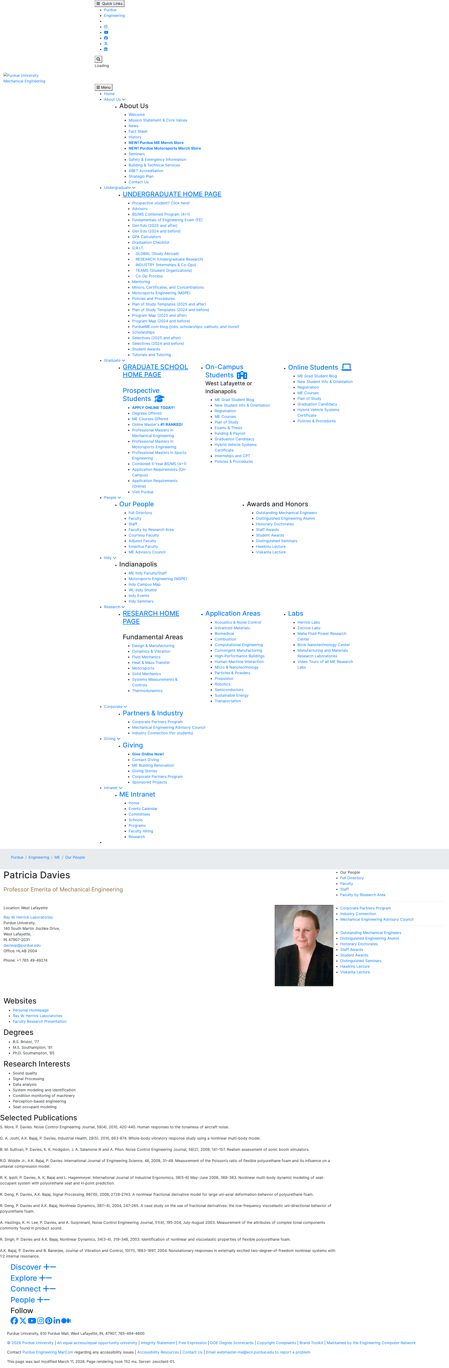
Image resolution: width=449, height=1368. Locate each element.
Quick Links (111, 3)
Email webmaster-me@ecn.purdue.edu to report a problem (258, 1352)
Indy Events (139, 595)
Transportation (228, 701)
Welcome (137, 114)
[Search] (98, 59)
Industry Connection (358, 913)
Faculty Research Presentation (39, 1021)
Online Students (314, 367)
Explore (25, 1278)
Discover (27, 1267)
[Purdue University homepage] (21, 75)
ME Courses (225, 416)
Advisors (140, 208)
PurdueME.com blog (185, 326)
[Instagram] (105, 26)
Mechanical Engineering (24, 81)
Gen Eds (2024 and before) (156, 231)
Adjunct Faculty (142, 540)
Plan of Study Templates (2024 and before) (170, 309)
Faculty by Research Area (151, 529)
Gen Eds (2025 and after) (154, 225)
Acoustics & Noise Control (238, 622)
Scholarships (143, 332)
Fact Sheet (138, 131)
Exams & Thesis (228, 427)
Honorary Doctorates (275, 524)
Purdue (110, 9)
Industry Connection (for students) (162, 733)
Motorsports (143, 668)
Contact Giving (145, 759)
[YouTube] (106, 32)
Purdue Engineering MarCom (47, 1352)
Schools (136, 819)
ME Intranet (137, 794)
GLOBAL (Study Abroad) (155, 253)
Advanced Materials (232, 627)
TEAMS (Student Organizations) (162, 270)
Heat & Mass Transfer (151, 662)
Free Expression (192, 1342)
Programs (137, 825)
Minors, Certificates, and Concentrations (168, 287)
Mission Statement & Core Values (158, 120)
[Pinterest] (48, 1322)
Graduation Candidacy (234, 439)
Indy (108, 557)
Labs (295, 613)
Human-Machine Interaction (239, 661)
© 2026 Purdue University (30, 1342)
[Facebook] (106, 38)
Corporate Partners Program (157, 721)
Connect (27, 1288)
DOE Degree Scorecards (231, 1342)
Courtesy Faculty (144, 535)
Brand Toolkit (311, 1342)
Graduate (113, 360)
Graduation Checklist (150, 242)
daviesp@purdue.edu (22, 945)
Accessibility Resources (158, 1352)
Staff (133, 524)
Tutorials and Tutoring (151, 354)
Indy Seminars (141, 601)
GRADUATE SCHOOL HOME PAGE (155, 371)
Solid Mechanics (146, 673)
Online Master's (157, 424)
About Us (113, 99)
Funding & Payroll (230, 433)
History (135, 137)
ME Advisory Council (147, 552)
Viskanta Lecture (271, 552)
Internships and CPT (232, 455)
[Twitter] (106, 43)
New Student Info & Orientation (242, 405)
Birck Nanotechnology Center (323, 644)
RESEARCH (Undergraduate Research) (167, 259)
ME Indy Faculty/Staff (148, 573)
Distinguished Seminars (276, 540)
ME (57, 857)
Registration (225, 410)
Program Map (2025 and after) (159, 315)
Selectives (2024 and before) (158, 343)
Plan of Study (227, 422)
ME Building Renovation (153, 765)
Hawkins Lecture (271, 546)
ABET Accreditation (146, 170)
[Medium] (66, 1322)
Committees (139, 814)
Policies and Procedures (153, 298)
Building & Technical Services (154, 165)
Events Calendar (143, 808)
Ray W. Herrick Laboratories (28, 917)
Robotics (222, 684)
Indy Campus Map (145, 584)
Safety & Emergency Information (157, 159)
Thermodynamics (147, 690)
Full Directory (140, 512)
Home (109, 93)
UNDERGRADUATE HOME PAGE (172, 194)
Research (112, 606)
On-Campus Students (224, 371)
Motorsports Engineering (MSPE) (161, 293)
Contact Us (139, 182)
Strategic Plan (141, 176)
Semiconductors (229, 689)
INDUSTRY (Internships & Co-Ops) (164, 264)
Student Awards (146, 349)
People (110, 497)
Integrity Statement (158, 1342)
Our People (136, 504)
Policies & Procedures (234, 461)
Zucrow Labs (308, 627)
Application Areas (232, 613)
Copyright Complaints (276, 1342)
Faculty (135, 518)
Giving (110, 738)
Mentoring (141, 281)
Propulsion (224, 678)
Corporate (113, 706)
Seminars (137, 153)
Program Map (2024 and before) (161, 321)
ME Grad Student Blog (234, 399)
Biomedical (224, 633)
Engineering (114, 15)
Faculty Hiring (141, 831)
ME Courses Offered (150, 418)
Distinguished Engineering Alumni (285, 518)
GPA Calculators (146, 236)
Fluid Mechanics (146, 657)
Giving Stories (144, 771)
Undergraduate (118, 187)
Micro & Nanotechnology (237, 667)
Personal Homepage (31, 1010)
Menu (105, 87)
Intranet (111, 787)
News (133, 125)
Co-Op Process (147, 276)
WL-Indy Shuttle (143, 590)
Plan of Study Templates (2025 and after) (169, 304)
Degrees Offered (147, 413)
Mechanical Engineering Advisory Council (168, 727)
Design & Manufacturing (153, 645)
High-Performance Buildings (239, 656)
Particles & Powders (232, 672)
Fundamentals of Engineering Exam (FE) (167, 219)
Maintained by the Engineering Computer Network (371, 1342)
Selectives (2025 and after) (156, 337)
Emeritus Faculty (143, 546)
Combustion (225, 639)
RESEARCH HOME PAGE (151, 617)
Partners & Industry (153, 713)
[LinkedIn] (105, 49)
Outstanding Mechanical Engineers (286, 512)
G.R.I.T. (138, 248)
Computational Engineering (239, 644)
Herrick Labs (308, 622)
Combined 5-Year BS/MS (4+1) (159, 463)
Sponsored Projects (149, 782)
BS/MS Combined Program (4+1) (161, 214)
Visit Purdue (142, 491)
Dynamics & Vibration (151, 651)
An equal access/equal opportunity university (97, 1342)
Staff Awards (267, 529)
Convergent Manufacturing (238, 650)
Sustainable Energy (232, 695)
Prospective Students (141, 394)
